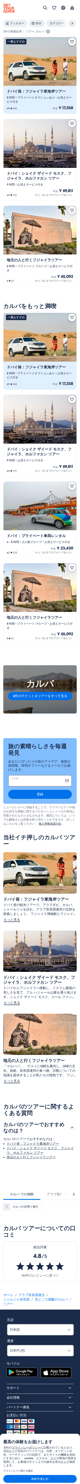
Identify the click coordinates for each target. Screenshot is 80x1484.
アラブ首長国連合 (31, 1295)
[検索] (45, 8)
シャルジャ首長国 (16, 1299)
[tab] (21, 1194)
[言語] (63, 8)
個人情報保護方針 (50, 824)
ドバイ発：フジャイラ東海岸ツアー (33, 1144)
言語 (10, 1320)
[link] (40, 75)
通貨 (10, 1341)
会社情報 (13, 1397)
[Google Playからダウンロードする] (22, 1373)
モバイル (13, 1363)
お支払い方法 (16, 1415)
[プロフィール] (72, 8)
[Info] (48, 31)
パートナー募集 (18, 1407)
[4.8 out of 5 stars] (40, 1266)
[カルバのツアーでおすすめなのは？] (72, 1127)
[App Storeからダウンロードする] (56, 1373)
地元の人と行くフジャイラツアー (31, 1157)
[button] (40, 75)
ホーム (8, 1295)
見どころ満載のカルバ (51, 1299)
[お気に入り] (54, 8)
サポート (13, 1388)
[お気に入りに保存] (72, 41)
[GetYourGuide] (9, 8)
